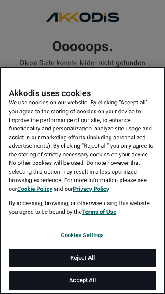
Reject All (82, 257)
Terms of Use (99, 212)
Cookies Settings (82, 235)
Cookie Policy (34, 189)
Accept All (82, 280)
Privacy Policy (91, 189)
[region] (82, 180)
